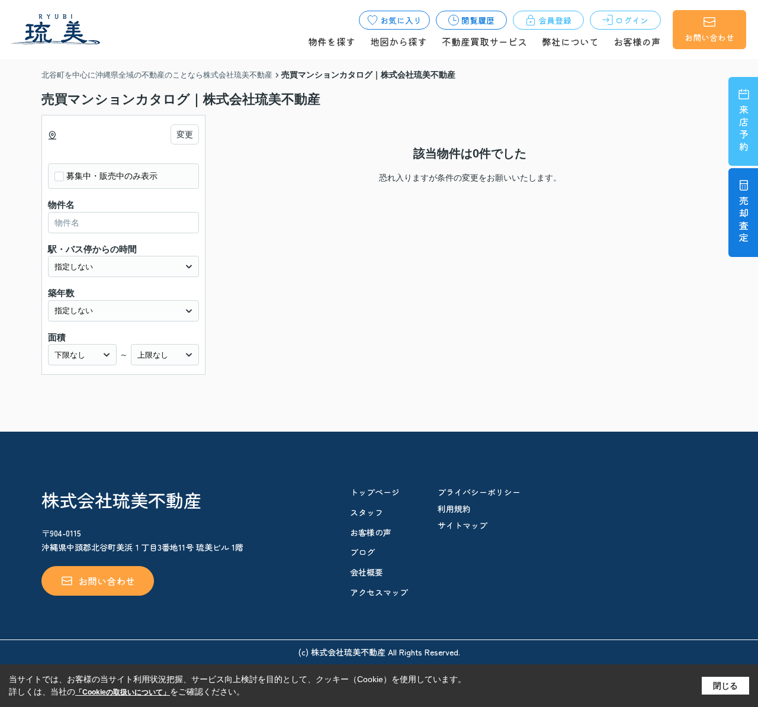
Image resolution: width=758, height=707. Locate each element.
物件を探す (331, 41)
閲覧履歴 (477, 20)
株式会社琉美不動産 (121, 500)
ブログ (362, 552)
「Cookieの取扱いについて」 (122, 692)
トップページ (375, 492)
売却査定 (744, 220)
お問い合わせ (709, 37)
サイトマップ (462, 525)
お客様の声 (637, 41)
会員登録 (554, 20)
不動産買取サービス (484, 41)
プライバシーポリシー (479, 492)
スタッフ (366, 512)
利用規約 (454, 509)
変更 (184, 134)
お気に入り (401, 20)
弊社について (570, 41)
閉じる (725, 685)
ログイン (631, 20)
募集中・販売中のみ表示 (112, 176)
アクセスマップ (379, 592)
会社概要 (366, 572)
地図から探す (398, 41)
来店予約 (744, 129)
